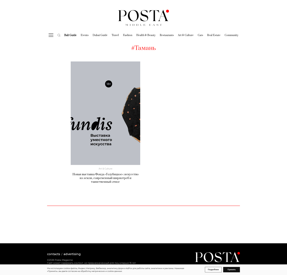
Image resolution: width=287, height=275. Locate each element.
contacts (53, 254)
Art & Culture (186, 35)
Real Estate (213, 35)
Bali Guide (70, 35)
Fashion (127, 35)
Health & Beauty (146, 35)
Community (231, 35)
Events (85, 35)
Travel (115, 35)
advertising (72, 254)
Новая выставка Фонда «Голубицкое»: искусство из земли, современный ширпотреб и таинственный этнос (105, 178)
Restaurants (167, 35)
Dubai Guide (100, 35)
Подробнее (213, 269)
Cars (200, 35)
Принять (232, 269)
